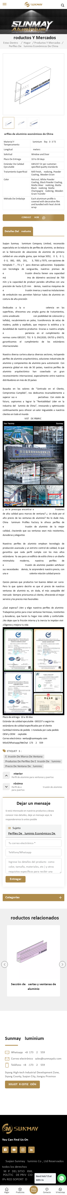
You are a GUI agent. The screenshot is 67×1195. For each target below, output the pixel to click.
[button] (4, 964)
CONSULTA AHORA (31, 217)
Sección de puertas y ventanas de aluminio (33, 987)
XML (30, 1171)
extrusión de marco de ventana (24, 756)
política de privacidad (19, 1175)
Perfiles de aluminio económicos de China (33, 833)
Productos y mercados (47, 42)
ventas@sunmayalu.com (35, 738)
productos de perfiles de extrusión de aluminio (32, 761)
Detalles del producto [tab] (18, 231)
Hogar (27, 42)
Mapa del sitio (14, 1171)
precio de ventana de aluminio (23, 766)
